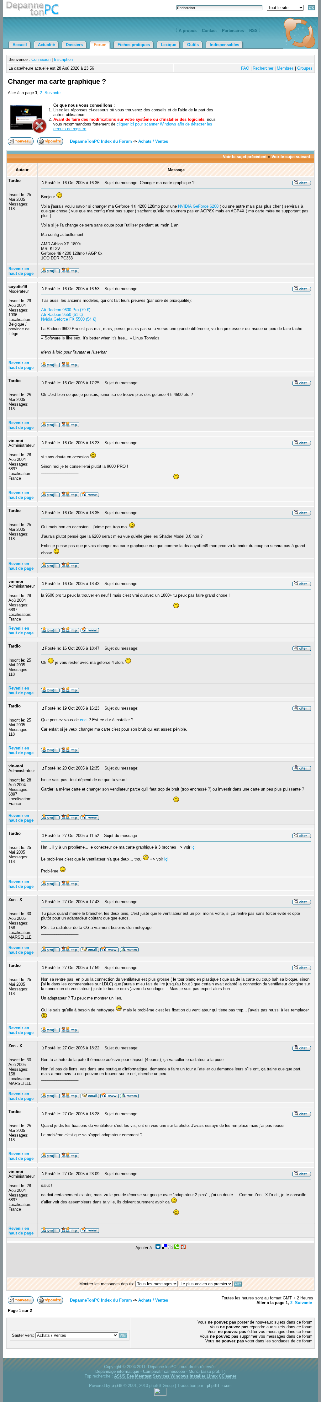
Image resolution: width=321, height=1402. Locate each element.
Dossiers (74, 44)
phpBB (117, 1385)
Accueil (20, 44)
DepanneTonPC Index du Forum (101, 141)
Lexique (168, 44)
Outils (193, 44)
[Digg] (170, 1247)
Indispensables (224, 44)
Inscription (63, 59)
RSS (253, 30)
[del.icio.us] (164, 1247)
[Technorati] (176, 1247)
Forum (100, 44)
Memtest (143, 1376)
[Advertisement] (239, 88)
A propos (188, 30)
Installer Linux (204, 1376)
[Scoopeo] (157, 1247)
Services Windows (170, 1376)
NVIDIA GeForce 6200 (198, 206)
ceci (83, 719)
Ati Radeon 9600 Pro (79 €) (65, 309)
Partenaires (233, 30)
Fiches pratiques (134, 44)
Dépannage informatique (117, 1371)
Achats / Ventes (153, 141)
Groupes (305, 68)
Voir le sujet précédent (244, 156)
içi (194, 847)
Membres (285, 68)
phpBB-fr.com (219, 1385)
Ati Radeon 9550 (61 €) (62, 314)
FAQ (245, 68)
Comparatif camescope (164, 1371)
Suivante (53, 92)
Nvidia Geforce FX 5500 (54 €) (68, 319)
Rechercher (263, 68)
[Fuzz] (183, 1247)
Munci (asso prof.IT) (207, 1371)
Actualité (46, 44)
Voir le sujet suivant (290, 156)
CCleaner (227, 1376)
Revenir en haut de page (21, 271)
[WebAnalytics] (160, 1394)
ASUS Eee (124, 1376)
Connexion (40, 59)
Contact (209, 30)
